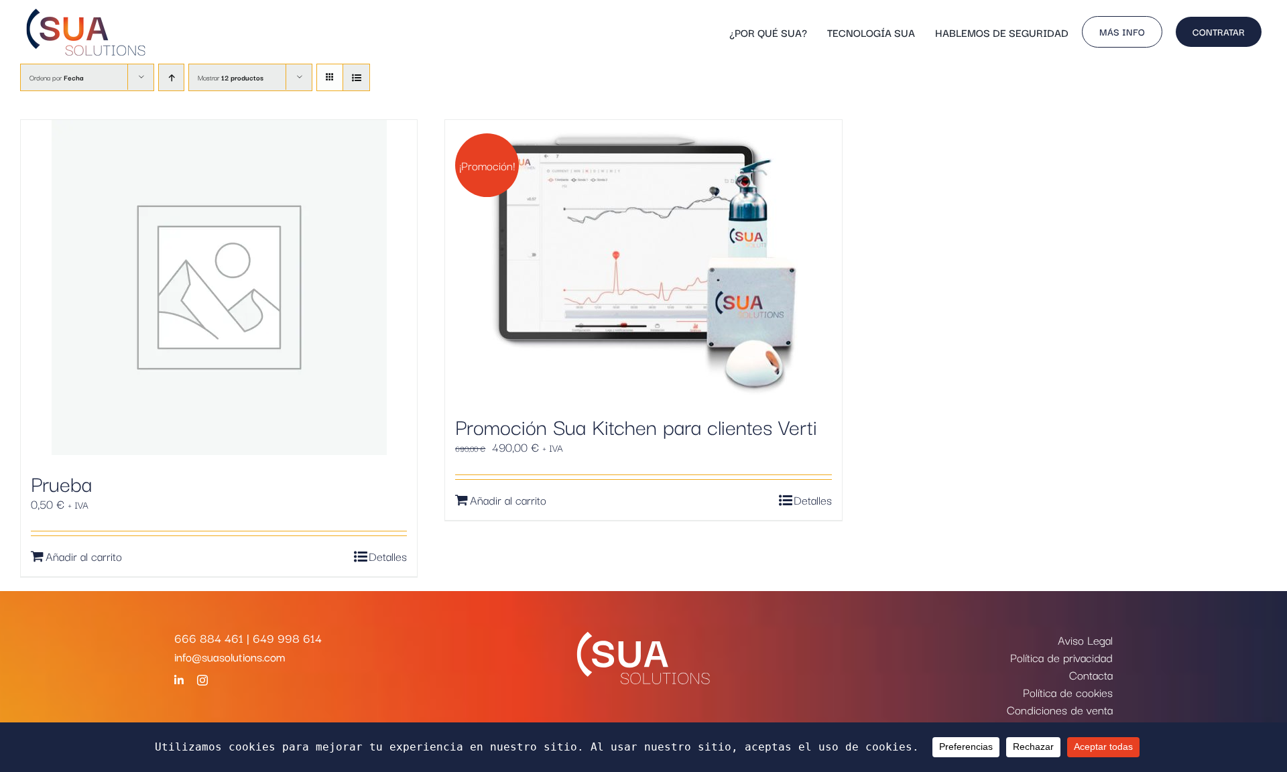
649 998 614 (287, 638)
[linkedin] (179, 680)
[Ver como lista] (356, 77)
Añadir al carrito (84, 556)
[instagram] (202, 680)
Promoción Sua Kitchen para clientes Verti (636, 425)
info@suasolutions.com (229, 656)
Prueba (61, 482)
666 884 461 (208, 638)
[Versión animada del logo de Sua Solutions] (85, 13)
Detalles (388, 556)
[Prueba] (219, 287)
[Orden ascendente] (171, 77)
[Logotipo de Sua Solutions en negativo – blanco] (643, 638)
